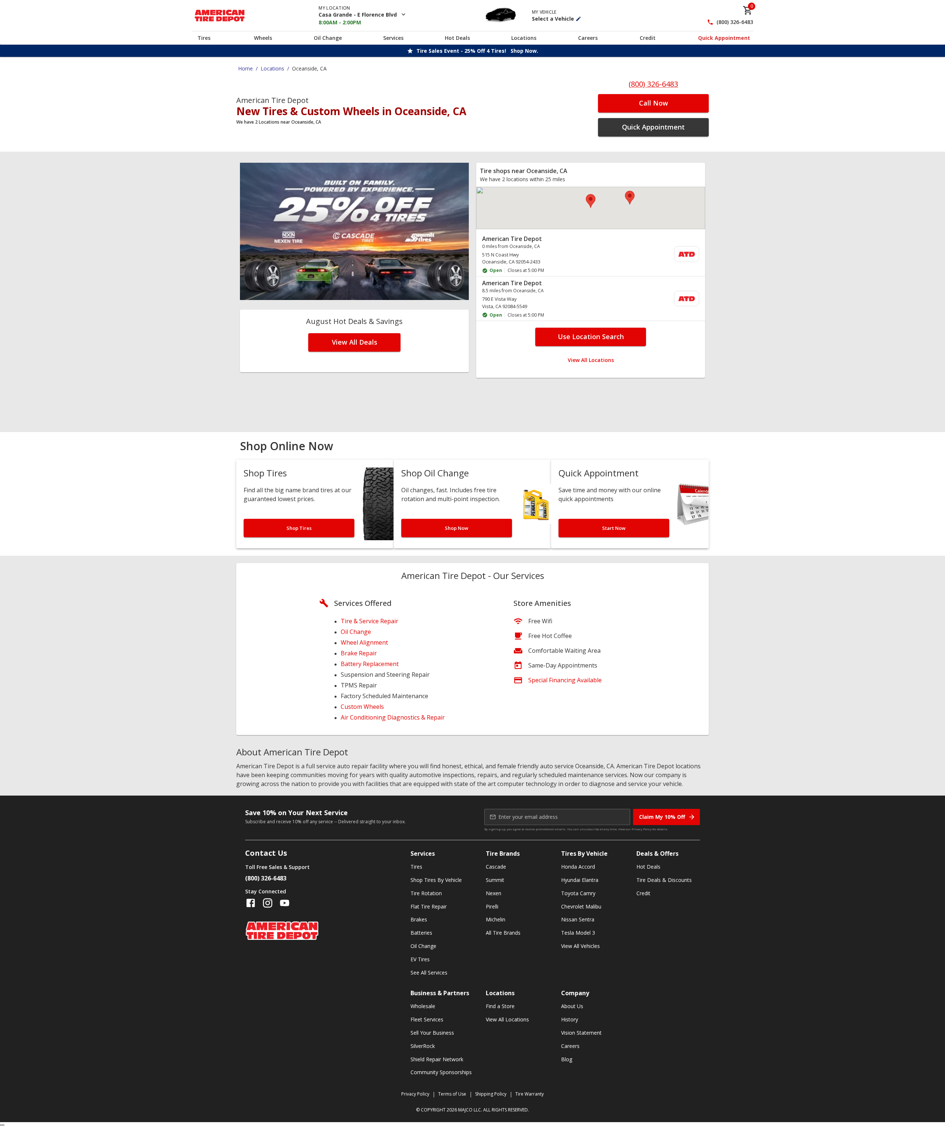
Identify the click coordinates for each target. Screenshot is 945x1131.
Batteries (421, 932)
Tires (203, 37)
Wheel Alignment (364, 642)
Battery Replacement (370, 664)
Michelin (495, 919)
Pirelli (492, 906)
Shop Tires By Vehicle (436, 879)
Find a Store (500, 1006)
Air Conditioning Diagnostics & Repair (393, 717)
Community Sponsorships (441, 1072)
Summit (495, 879)
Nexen (493, 893)
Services (393, 37)
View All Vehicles (580, 945)
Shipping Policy (490, 1094)
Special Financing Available (565, 680)
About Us (572, 1006)
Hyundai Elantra (579, 879)
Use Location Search (591, 336)
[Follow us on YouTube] (284, 902)
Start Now (614, 528)
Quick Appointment (724, 37)
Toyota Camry (578, 893)
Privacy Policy (642, 829)
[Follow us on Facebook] (250, 902)
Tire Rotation (426, 893)
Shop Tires (299, 528)
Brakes (418, 919)
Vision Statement (581, 1032)
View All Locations (591, 359)
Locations (523, 37)
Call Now (653, 103)
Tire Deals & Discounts (664, 879)
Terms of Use (452, 1094)
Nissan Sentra (577, 919)
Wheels (263, 37)
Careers (588, 37)
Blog (566, 1059)
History (569, 1019)
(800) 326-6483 (735, 22)
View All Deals (354, 342)
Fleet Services (426, 1019)
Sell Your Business (432, 1032)
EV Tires (420, 959)
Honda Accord (578, 866)
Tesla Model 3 (578, 932)
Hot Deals (457, 37)
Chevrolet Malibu (581, 906)
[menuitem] (590, 254)
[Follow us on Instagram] (267, 902)
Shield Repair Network (436, 1059)
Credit (648, 37)
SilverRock (422, 1045)
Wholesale (422, 1006)
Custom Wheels (362, 707)
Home (245, 68)
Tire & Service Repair (369, 621)
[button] (590, 201)
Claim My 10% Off (662, 816)
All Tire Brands (503, 932)
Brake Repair (359, 653)
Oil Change (328, 37)
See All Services (428, 972)
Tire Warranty (529, 1094)
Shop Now (456, 528)
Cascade (496, 866)
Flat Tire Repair (428, 906)
